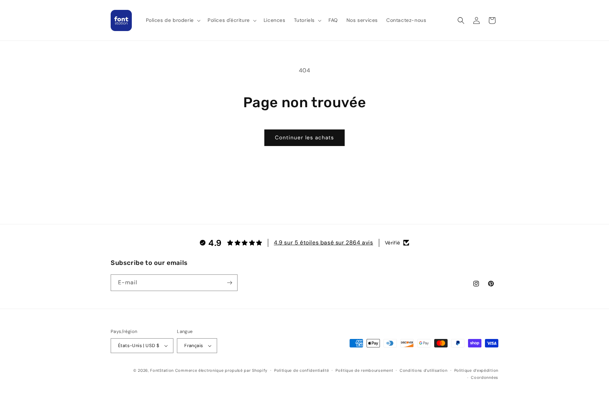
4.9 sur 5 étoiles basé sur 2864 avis (323, 242)
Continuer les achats (304, 137)
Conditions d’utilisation (424, 370)
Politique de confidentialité (301, 370)
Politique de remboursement (364, 370)
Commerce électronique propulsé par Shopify (221, 370)
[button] (172, 20)
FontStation (162, 370)
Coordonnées (484, 377)
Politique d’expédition (476, 370)
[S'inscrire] (229, 282)
